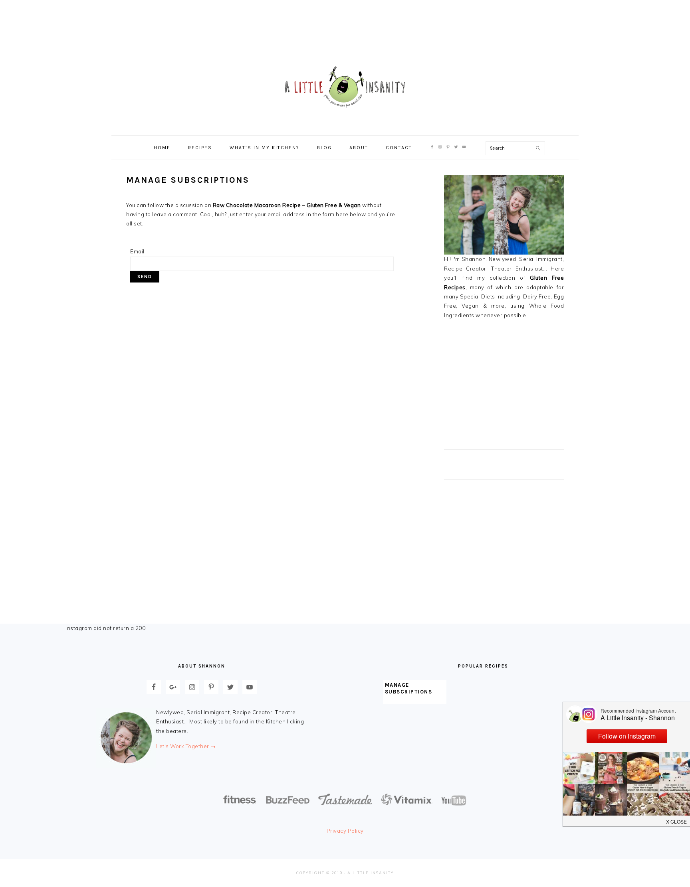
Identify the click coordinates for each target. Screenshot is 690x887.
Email (137, 251)
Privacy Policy (345, 831)
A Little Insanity (345, 87)
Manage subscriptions (408, 688)
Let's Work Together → (186, 746)
